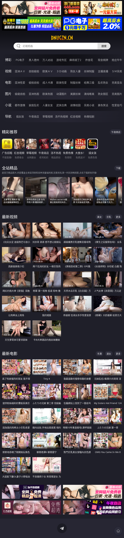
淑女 (109, 353)
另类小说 (89, 105)
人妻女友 (47, 105)
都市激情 (20, 105)
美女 (99, 216)
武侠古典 (61, 105)
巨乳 (109, 216)
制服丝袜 (75, 82)
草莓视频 (47, 116)
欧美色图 (47, 94)
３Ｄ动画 (61, 71)
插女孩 (20, 116)
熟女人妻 (75, 71)
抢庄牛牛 (117, 60)
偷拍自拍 (34, 82)
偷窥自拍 (20, 94)
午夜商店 (34, 116)
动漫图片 (61, 94)
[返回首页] (118, 531)
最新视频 (9, 216)
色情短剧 (89, 116)
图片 (8, 94)
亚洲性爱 (20, 82)
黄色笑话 (103, 105)
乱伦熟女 (103, 82)
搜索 (104, 46)
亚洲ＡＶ (20, 71)
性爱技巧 (117, 105)
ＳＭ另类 (117, 71)
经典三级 (89, 82)
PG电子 (20, 60)
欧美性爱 (61, 82)
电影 (8, 82)
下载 (118, 168)
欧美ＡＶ (47, 71)
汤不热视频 (61, 116)
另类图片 (117, 94)
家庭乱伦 (34, 105)
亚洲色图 (34, 94)
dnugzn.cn (62, 38)
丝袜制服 (89, 71)
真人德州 (34, 60)
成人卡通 (47, 82)
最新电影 (9, 353)
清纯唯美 (89, 94)
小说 (8, 105)
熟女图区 (103, 94)
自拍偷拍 (34, 71)
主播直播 (103, 71)
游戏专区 (61, 60)
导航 (8, 116)
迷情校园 (75, 105)
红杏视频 (75, 116)
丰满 (99, 353)
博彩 (8, 60)
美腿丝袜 (75, 94)
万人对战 (47, 60)
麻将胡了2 (75, 60)
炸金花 (89, 60)
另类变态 (117, 82)
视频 (8, 71)
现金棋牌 (103, 60)
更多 (118, 216)
